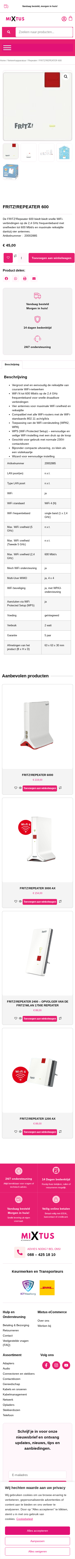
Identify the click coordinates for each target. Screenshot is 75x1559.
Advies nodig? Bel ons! (44, 1249)
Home (3, 60)
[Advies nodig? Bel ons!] (19, 1252)
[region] (37, 1520)
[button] (65, 76)
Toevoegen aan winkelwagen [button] (40, 788)
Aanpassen (37, 1541)
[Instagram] (56, 1365)
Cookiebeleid (24, 1518)
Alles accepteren (37, 1530)
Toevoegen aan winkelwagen (51, 258)
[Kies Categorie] (7, 47)
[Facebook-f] (46, 1365)
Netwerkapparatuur (17, 60)
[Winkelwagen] (70, 18)
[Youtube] (66, 1365)
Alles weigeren (37, 1551)
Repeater (32, 60)
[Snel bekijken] (20, 788)
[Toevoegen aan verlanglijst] (8, 258)
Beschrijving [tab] (12, 364)
